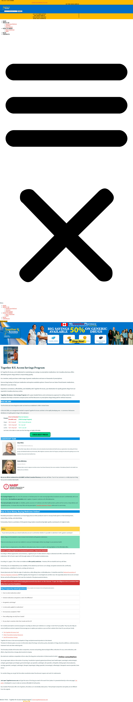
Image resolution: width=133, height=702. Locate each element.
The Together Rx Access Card (11, 632)
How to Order (7, 28)
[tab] (40, 593)
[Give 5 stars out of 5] (29, 701)
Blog (4, 32)
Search (2, 11)
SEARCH (20, 11)
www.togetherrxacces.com (40, 699)
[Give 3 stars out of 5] (27, 701)
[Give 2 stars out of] (25, 701)
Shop (4, 21)
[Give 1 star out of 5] (24, 701)
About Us (6, 22)
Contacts (6, 34)
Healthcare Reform (11, 24)
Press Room (9, 27)
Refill (7, 31)
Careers (8, 25)
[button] (66, 170)
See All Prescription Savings (10, 637)
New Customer (10, 30)
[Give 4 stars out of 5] (28, 701)
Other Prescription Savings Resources (13, 635)
